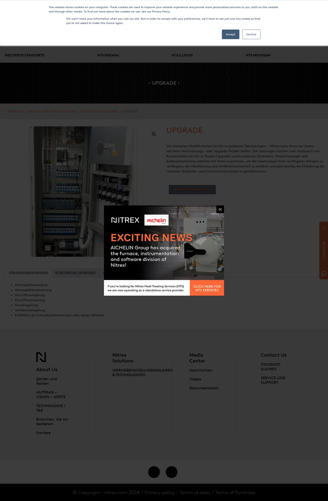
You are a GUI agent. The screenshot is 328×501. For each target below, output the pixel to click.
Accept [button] (230, 34)
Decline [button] (251, 34)
